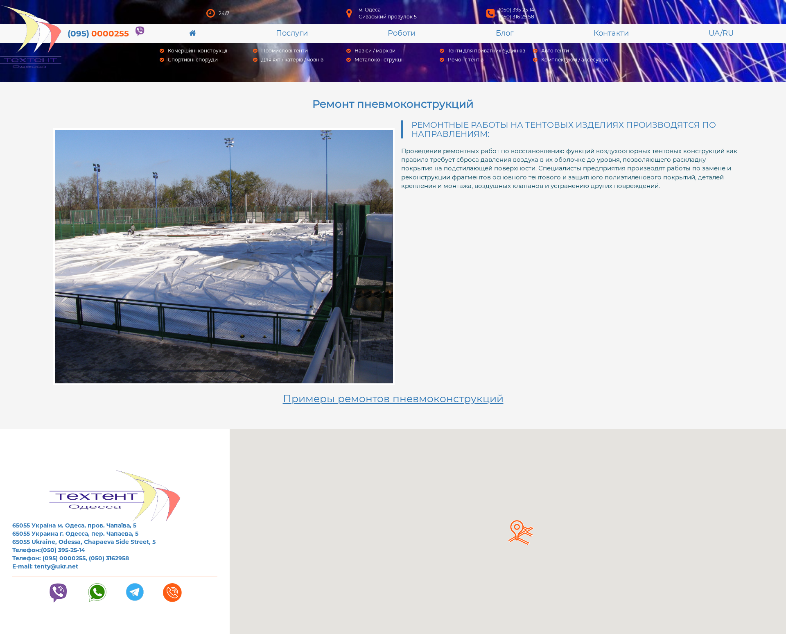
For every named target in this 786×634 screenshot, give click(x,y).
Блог (505, 33)
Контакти (611, 33)
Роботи (402, 33)
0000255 (98, 33)
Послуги (292, 33)
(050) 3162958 (109, 558)
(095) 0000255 (64, 558)
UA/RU (721, 33)
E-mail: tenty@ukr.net (45, 566)
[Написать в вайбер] (140, 31)
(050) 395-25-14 (63, 550)
